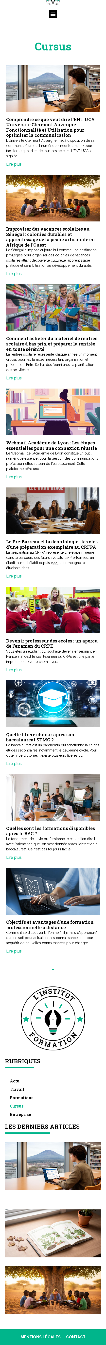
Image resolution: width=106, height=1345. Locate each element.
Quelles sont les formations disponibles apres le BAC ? (50, 831)
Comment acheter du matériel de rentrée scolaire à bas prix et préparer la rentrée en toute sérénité (51, 343)
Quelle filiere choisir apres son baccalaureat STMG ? (40, 737)
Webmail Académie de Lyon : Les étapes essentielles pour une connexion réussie (51, 445)
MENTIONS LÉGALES (41, 1337)
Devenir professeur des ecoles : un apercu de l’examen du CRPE (52, 643)
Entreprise (20, 1114)
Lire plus (14, 164)
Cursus (17, 1106)
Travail (17, 1089)
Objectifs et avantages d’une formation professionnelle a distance (50, 924)
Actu (14, 1080)
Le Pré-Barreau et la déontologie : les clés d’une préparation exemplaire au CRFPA (52, 544)
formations (22, 1097)
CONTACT (76, 1337)
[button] (53, 14)
